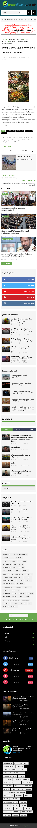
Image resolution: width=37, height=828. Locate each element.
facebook (6, 263)
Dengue (6, 574)
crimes (25, 571)
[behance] (26, 619)
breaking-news (7, 239)
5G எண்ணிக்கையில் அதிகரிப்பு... (20, 510)
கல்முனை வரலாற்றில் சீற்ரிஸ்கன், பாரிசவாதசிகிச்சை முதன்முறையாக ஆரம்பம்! (20, 527)
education (7, 577)
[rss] (23, 619)
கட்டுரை (30, 429)
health (6, 580)
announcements (10, 561)
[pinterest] (14, 619)
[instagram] (29, 619)
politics (6, 597)
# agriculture (11, 130)
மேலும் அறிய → (17, 752)
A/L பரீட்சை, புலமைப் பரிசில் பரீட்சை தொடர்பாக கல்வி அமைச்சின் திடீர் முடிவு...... (21, 349)
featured (5, 216)
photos (22, 593)
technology (17, 603)
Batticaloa (18, 564)
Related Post (7, 189)
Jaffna (20, 580)
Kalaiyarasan (8, 584)
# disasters (20, 130)
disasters (19, 39)
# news (27, 130)
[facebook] (4, 619)
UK (25, 603)
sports (16, 600)
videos (6, 606)
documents (27, 574)
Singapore (24, 597)
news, (28, 57)
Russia (15, 597)
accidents (7, 554)
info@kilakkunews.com (22, 31)
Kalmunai (20, 584)
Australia (7, 564)
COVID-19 (17, 571)
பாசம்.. (13, 463)
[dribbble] (20, 619)
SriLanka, (5, 59)
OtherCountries (10, 593)
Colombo (7, 571)
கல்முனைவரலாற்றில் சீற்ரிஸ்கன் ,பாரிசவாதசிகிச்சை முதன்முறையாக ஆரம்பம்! (21, 537)
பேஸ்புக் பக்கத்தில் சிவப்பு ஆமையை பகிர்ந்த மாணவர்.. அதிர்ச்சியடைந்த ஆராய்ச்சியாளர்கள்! (23, 408)
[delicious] (32, 619)
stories (6, 603)
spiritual (7, 600)
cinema (21, 567)
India (13, 580)
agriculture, (16, 57)
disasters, (23, 57)
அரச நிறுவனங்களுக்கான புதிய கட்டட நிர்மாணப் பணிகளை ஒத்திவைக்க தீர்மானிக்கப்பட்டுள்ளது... (21, 321)
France (28, 577)
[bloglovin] (17, 619)
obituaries (14, 590)
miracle (18, 587)
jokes (28, 580)
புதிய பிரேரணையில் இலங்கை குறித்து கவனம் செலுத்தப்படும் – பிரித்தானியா (15, 232)
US (30, 603)
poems (30, 593)
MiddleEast (8, 587)
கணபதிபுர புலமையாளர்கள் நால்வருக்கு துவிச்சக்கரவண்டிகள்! (13, 209)
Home (4, 39)
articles (22, 561)
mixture (27, 587)
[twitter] (7, 619)
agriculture (11, 39)
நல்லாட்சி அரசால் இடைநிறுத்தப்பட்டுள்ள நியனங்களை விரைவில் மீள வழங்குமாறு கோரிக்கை (22, 331)
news (26, 39)
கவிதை (18, 429)
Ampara (4, 193)
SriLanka (4, 41)
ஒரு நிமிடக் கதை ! (16, 447)
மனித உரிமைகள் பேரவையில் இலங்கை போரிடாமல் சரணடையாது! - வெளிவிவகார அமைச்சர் (16, 255)
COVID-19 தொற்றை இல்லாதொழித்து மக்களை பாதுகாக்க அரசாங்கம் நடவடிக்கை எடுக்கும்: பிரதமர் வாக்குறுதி (22, 358)
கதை (6, 429)
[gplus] (10, 619)
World (14, 606)
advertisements (20, 554)
